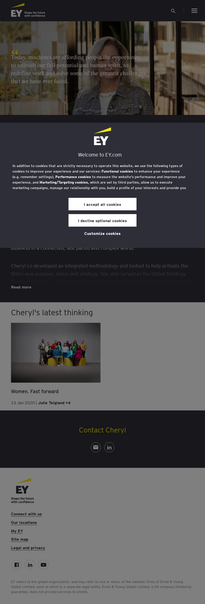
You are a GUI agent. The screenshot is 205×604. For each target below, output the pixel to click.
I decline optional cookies (102, 220)
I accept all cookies (102, 204)
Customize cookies (102, 233)
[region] (102, 185)
